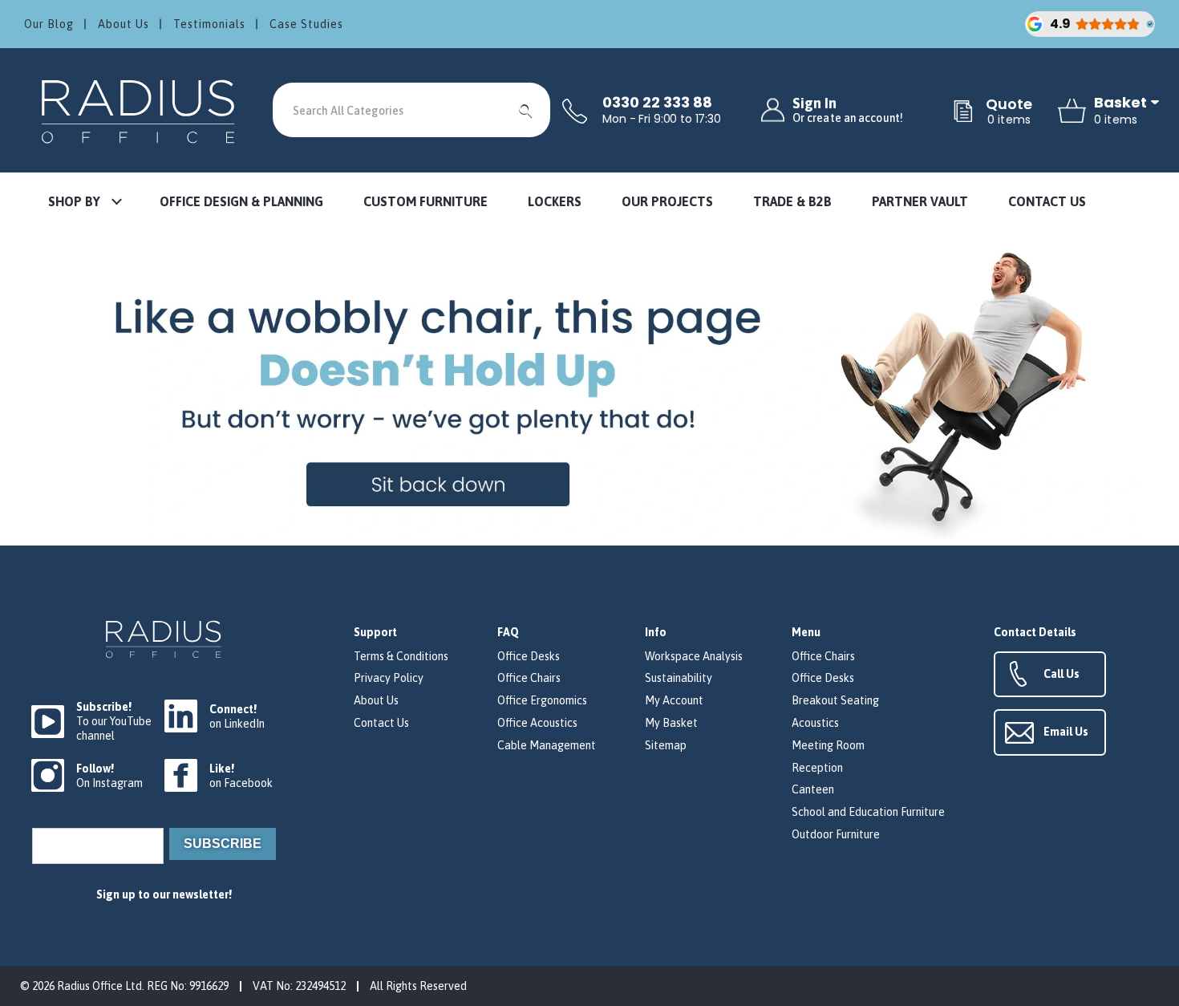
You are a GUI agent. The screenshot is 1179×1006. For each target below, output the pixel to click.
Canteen (813, 789)
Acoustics (815, 722)
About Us (123, 24)
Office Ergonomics (542, 700)
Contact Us (381, 722)
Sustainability (678, 677)
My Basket (671, 722)
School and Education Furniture (868, 811)
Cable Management (546, 745)
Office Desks (528, 656)
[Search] (526, 110)
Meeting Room (828, 745)
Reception (817, 767)
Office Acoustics (537, 722)
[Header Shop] (140, 110)
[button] (84, 202)
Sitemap (666, 745)
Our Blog (49, 24)
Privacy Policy (388, 677)
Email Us (1065, 731)
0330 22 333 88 (657, 103)
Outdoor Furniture (836, 834)
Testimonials (209, 24)
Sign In (847, 110)
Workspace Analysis (694, 656)
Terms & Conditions (401, 656)
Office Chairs (529, 677)
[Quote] (963, 112)
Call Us (1061, 673)
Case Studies (306, 24)
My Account (674, 700)
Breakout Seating (835, 700)
